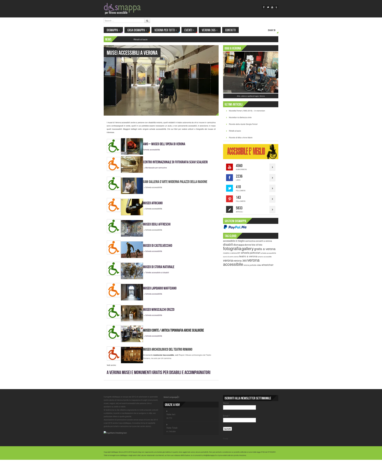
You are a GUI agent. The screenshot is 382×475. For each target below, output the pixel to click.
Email (226, 415)
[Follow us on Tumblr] (276, 7)
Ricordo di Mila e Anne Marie (240, 137)
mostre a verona (230, 252)
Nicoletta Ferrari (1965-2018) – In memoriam (247, 110)
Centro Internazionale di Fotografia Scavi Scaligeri (175, 162)
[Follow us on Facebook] (264, 7)
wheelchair (267, 265)
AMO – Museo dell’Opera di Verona (164, 144)
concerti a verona (263, 240)
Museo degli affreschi (157, 224)
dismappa (238, 244)
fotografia (232, 248)
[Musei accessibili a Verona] (161, 80)
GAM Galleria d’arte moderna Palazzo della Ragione (175, 182)
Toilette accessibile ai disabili (157, 272)
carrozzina (250, 240)
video (259, 265)
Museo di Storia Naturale (158, 267)
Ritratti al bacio (141, 39)
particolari (255, 252)
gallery (248, 248)
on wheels (243, 252)
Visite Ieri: (171, 414)
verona (228, 260)
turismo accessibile (265, 256)
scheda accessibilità (268, 253)
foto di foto (257, 244)
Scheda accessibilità (151, 149)
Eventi (189, 30)
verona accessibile (241, 262)
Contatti (230, 30)
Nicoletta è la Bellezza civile (240, 117)
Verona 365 (210, 30)
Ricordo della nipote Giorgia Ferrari (243, 124)
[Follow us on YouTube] (272, 7)
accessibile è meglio (234, 240)
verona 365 (240, 260)
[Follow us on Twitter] (268, 7)
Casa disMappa (137, 30)
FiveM (225, 438)
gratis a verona (264, 248)
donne (247, 244)
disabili (228, 244)
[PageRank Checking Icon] (115, 432)
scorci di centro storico (231, 256)
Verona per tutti (165, 30)
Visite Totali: (172, 427)
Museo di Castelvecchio (157, 246)
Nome (226, 402)
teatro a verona (248, 256)
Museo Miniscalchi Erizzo (158, 310)
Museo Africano (153, 203)
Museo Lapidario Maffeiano (160, 288)
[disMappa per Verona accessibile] (122, 8)
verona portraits (250, 265)
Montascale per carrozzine (156, 167)
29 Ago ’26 (271, 30)
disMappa (113, 30)
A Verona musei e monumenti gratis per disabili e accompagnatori (158, 372)
